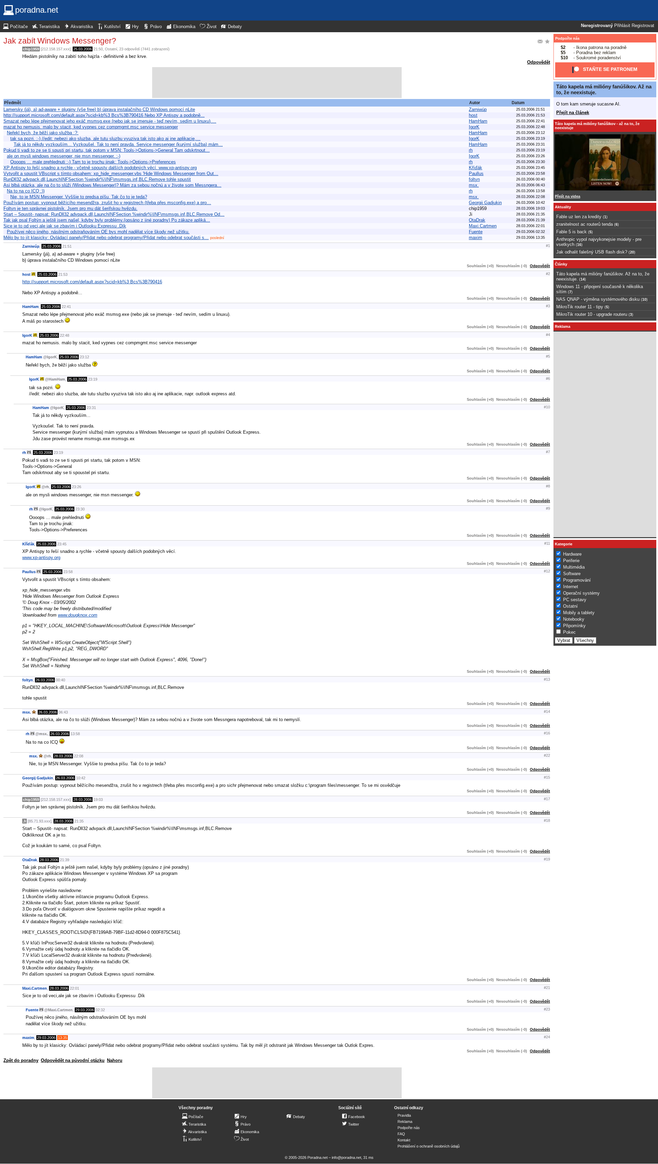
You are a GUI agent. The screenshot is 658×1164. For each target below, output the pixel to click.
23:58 (68, 572)
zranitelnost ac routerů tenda (584, 224)
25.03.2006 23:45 (530, 167)
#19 (547, 859)
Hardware (572, 554)
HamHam (478, 121)
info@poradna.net (346, 1157)
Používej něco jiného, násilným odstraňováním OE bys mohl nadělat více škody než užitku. (98, 231)
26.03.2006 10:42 (530, 202)
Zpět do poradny (20, 1060)
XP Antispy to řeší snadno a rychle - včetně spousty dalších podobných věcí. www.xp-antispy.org (100, 167)
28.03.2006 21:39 (530, 220)
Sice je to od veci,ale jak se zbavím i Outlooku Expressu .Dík (64, 225)
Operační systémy (581, 593)
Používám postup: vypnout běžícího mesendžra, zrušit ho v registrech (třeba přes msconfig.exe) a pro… (107, 202)
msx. (474, 185)
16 (579, 245)
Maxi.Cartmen (483, 225)
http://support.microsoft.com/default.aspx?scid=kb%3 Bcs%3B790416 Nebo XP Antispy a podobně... (104, 115)
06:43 (63, 712)
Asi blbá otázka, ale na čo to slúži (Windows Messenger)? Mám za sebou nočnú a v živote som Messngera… (112, 185)
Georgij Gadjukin (485, 202)
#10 (547, 407)
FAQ (401, 1134)
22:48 (64, 335)
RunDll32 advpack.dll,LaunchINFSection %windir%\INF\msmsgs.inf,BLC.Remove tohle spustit (97, 179)
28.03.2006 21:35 (530, 214)
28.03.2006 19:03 (530, 208)
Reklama (405, 1121)
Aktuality (563, 207)
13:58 (75, 734)
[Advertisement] (277, 82)
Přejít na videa (567, 196)
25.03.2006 (82, 49)
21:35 (79, 821)
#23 (547, 1009)
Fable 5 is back (571, 231)
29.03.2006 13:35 (530, 237)
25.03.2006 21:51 (530, 109)
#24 (547, 1037)
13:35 (62, 1038)
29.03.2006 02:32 (530, 232)
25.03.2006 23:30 (530, 162)
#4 (548, 335)
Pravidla (404, 1115)
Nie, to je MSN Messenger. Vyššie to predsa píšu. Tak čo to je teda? (78, 196)
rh (471, 150)
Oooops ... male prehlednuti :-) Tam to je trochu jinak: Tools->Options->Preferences (93, 161)
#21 (547, 988)
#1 (548, 246)
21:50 (98, 49)
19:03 (98, 799)
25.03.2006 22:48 (530, 127)
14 (583, 279)
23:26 (76, 487)
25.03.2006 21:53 (530, 115)
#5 (548, 356)
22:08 (78, 756)
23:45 (61, 544)
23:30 (80, 509)
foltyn (474, 179)
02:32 (100, 1010)
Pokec (569, 632)
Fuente (476, 231)
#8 (548, 486)
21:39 (64, 860)
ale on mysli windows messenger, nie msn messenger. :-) (63, 156)
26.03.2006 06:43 (530, 185)
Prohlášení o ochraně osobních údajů (429, 1146)
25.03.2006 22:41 (530, 121)
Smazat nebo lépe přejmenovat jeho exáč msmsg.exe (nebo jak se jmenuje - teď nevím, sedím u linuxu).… (109, 121)
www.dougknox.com (77, 615)
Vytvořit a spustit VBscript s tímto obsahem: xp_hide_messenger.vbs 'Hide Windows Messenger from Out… (110, 173)
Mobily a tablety (579, 612)
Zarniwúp (478, 109)
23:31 (91, 408)
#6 (548, 378)
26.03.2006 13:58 (530, 191)
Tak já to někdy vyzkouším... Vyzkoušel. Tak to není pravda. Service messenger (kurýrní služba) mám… (118, 144)
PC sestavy (574, 599)
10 (644, 299)
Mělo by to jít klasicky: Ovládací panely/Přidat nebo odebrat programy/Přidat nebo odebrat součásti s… (106, 237)
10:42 (80, 778)
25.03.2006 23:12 (530, 133)
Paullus (476, 173)
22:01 (74, 988)
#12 (547, 571)
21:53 (63, 274)
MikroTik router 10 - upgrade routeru (591, 314)
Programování (577, 580)
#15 (547, 777)
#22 (547, 755)
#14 (547, 711)
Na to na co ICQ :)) (26, 191)
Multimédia (574, 567)
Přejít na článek (572, 112)
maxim (475, 237)
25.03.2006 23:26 (530, 156)
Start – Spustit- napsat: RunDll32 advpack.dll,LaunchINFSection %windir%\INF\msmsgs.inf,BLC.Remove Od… (113, 214)
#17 (547, 799)
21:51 (67, 246)
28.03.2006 (63, 756)
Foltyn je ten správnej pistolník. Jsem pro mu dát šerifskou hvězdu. (70, 208)
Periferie (571, 560)
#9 (548, 508)
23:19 (92, 379)
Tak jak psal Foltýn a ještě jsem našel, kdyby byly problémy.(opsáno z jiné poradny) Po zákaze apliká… (106, 220)
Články (561, 264)
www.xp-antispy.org (41, 557)
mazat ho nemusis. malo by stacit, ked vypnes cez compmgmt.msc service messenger (90, 126)
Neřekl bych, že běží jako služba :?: (42, 132)
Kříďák (475, 167)
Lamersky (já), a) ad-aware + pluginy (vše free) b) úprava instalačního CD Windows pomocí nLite (99, 109)
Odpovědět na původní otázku (73, 1060)
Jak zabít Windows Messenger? (59, 40)
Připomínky (574, 625)
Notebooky (573, 619)
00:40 (60, 680)
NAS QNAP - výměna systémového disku (597, 299)
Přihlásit (622, 25)
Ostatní (111, 49)
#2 (548, 274)
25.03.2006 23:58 (530, 173)
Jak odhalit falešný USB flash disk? (591, 252)
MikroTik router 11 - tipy (579, 306)
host (473, 115)
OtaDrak (477, 220)
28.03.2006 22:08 (530, 197)
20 (632, 252)
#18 (547, 820)
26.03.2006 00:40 (530, 179)
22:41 (66, 307)
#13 (547, 679)
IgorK (474, 126)
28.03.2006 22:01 (530, 226)
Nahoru (114, 1060)
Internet (570, 586)
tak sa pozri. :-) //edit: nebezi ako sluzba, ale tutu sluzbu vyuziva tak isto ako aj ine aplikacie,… (105, 138)
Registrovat (643, 25)
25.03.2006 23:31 (530, 144)
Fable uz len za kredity (578, 216)
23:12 (84, 357)
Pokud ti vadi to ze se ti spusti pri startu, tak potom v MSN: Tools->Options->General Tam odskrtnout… (106, 150)
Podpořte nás (567, 38)
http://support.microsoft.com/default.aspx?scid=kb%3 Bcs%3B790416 (92, 281)
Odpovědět (538, 62)
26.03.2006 (45, 680)
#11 (547, 543)
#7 (548, 452)
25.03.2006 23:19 (530, 138)
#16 (547, 733)
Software (572, 573)
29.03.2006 (84, 1010)
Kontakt (404, 1140)
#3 (548, 306)
